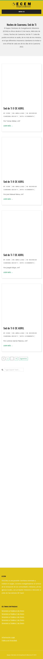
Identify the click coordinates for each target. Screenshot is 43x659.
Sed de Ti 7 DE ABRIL (13, 255)
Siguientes (23, 358)
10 (16, 358)
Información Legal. (8, 637)
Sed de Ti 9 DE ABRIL (13, 108)
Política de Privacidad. (9, 640)
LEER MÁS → (8, 126)
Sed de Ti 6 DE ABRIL (13, 328)
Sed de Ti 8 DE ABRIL (13, 181)
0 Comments (29, 116)
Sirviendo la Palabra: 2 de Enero (13, 623)
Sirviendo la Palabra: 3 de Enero (13, 620)
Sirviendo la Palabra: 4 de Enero (13, 617)
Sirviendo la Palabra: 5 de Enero (13, 614)
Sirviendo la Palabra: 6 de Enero (13, 611)
